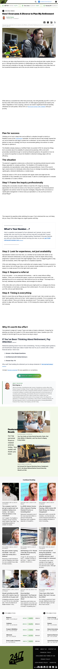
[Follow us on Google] (55, 22)
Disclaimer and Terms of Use (45, 656)
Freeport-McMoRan (11, 629)
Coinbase (9, 623)
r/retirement (19, 138)
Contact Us (52, 649)
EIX (48, 630)
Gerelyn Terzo (21, 464)
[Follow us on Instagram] (50, 667)
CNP (48, 642)
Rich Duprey (11, 17)
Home (37, 649)
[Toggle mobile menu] (56, 2)
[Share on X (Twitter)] (48, 22)
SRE (48, 624)
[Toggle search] (35, 1)
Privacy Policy (45, 659)
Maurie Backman (21, 434)
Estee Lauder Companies (13, 640)
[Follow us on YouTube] (47, 667)
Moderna (8, 617)
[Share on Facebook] (44, 22)
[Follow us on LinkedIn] (44, 667)
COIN (7, 624)
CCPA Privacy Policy (41, 662)
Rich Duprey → (17, 385)
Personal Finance (10, 10)
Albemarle (9, 635)
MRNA (7, 619)
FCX (7, 630)
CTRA (48, 619)
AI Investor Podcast (46, 1)
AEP (48, 636)
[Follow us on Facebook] (38, 667)
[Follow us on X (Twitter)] (41, 667)
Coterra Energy (51, 617)
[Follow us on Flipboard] (51, 22)
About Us (43, 649)
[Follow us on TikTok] (53, 667)
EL (6, 642)
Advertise (53, 662)
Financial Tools (45, 652)
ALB (7, 636)
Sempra (49, 623)
